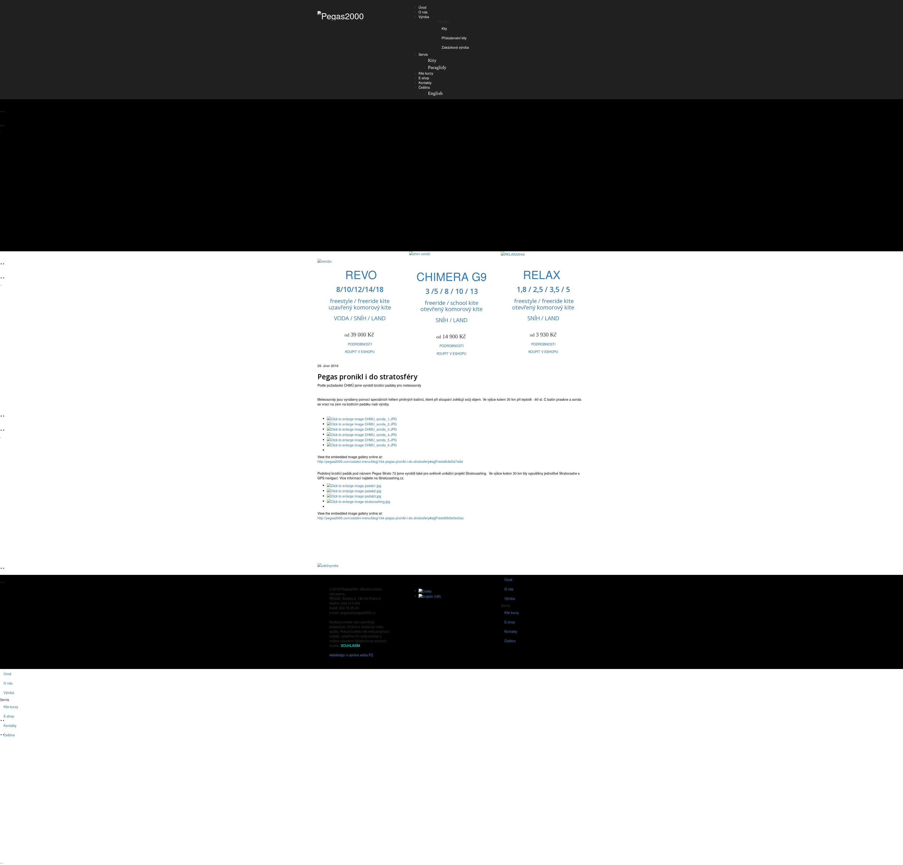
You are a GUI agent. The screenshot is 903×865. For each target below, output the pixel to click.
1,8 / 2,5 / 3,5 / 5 (543, 289)
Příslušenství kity (454, 38)
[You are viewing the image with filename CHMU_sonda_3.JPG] (362, 428)
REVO (361, 274)
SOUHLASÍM (350, 645)
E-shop (424, 78)
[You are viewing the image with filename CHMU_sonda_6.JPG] (362, 444)
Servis (423, 54)
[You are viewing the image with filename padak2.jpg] (354, 490)
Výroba (424, 16)
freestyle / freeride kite (360, 301)
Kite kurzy (426, 73)
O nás (423, 12)
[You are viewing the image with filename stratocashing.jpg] (358, 500)
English (435, 93)
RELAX (543, 274)
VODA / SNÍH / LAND (360, 318)
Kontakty (425, 82)
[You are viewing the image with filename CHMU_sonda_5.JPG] (362, 439)
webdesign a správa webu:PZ (351, 655)
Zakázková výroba (455, 47)
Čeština (424, 87)
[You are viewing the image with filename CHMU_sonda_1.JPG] (362, 418)
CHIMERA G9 (451, 276)
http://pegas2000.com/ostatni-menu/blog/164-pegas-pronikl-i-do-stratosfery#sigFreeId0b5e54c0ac (390, 518)
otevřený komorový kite (451, 309)
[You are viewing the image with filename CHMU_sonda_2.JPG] (362, 423)
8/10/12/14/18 (360, 289)
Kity (444, 28)
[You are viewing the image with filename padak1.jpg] (354, 485)
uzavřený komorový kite (360, 307)
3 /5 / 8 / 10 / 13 (451, 291)
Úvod (422, 7)
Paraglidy (437, 67)
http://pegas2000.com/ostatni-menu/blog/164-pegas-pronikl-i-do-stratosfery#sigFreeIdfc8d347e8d (390, 461)
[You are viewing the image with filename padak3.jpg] (354, 495)
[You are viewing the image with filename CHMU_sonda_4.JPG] (362, 434)
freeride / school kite (451, 303)
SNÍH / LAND (451, 320)
